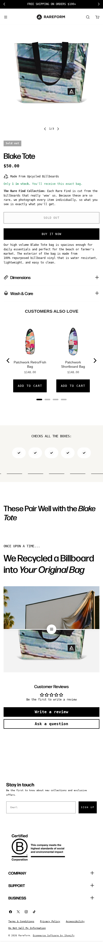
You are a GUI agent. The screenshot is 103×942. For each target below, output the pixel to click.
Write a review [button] (51, 712)
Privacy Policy (50, 921)
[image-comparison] (51, 629)
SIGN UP (87, 807)
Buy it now (51, 234)
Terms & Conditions (21, 921)
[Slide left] (45, 129)
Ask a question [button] (51, 724)
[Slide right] (58, 129)
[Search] (87, 17)
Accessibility (75, 921)
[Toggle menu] (5, 17)
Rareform (24, 935)
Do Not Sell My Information (27, 928)
